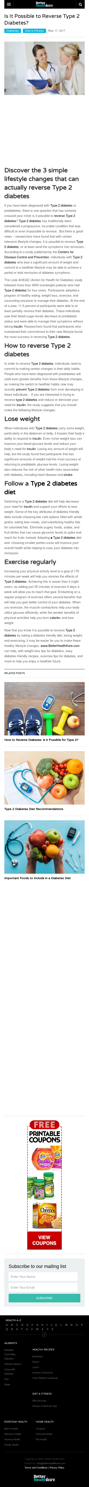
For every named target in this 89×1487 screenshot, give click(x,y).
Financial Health (44, 1434)
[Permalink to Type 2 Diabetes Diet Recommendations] (44, 778)
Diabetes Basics (12, 1364)
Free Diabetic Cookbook (45, 1378)
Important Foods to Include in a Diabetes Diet (37, 878)
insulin (18, 326)
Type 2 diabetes (61, 205)
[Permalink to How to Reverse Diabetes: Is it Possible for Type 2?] (44, 708)
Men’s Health (11, 1428)
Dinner (35, 1361)
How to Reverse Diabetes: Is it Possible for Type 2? (41, 740)
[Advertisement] (44, 130)
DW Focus (44, 4)
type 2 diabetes (26, 399)
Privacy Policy (56, 1467)
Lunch (35, 1367)
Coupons (40, 1428)
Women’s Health (12, 1434)
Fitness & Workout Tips (44, 1406)
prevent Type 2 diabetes (33, 389)
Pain (6, 1379)
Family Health (11, 1444)
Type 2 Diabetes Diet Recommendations (33, 809)
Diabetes (12, 31)
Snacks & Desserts (42, 1372)
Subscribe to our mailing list (37, 1266)
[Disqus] (44, 936)
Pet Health (41, 1439)
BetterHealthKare (44, 1478)
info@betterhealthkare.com (51, 1463)
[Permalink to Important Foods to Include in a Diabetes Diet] (44, 847)
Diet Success (39, 1400)
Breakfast (37, 1356)
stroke (68, 474)
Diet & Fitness (34, 31)
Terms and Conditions (36, 1467)
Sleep (7, 1384)
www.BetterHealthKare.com (60, 645)
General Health (12, 1439)
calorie (54, 617)
